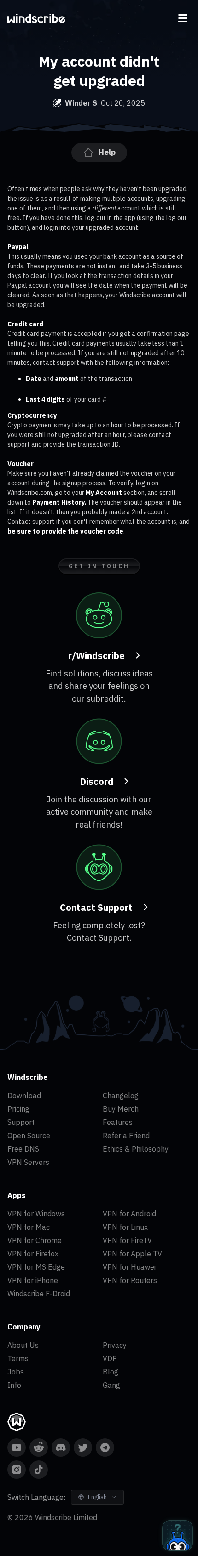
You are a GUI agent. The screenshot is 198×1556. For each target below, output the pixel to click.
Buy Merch (121, 1108)
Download (24, 1095)
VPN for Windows (36, 1213)
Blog (110, 1371)
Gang (111, 1385)
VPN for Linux (125, 1227)
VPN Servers (28, 1162)
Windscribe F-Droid (38, 1293)
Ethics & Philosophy (136, 1148)
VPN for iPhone (32, 1280)
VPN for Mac (28, 1227)
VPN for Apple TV (132, 1253)
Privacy (115, 1345)
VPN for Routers (130, 1280)
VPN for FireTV (127, 1240)
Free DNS (23, 1148)
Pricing (18, 1108)
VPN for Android (129, 1213)
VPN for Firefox (32, 1253)
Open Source (28, 1135)
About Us (23, 1345)
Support (21, 1122)
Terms (18, 1358)
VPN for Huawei (129, 1267)
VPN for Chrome (34, 1240)
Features (118, 1122)
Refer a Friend (126, 1135)
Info (14, 1385)
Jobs (15, 1371)
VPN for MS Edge (36, 1267)
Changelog (121, 1095)
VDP (110, 1358)
